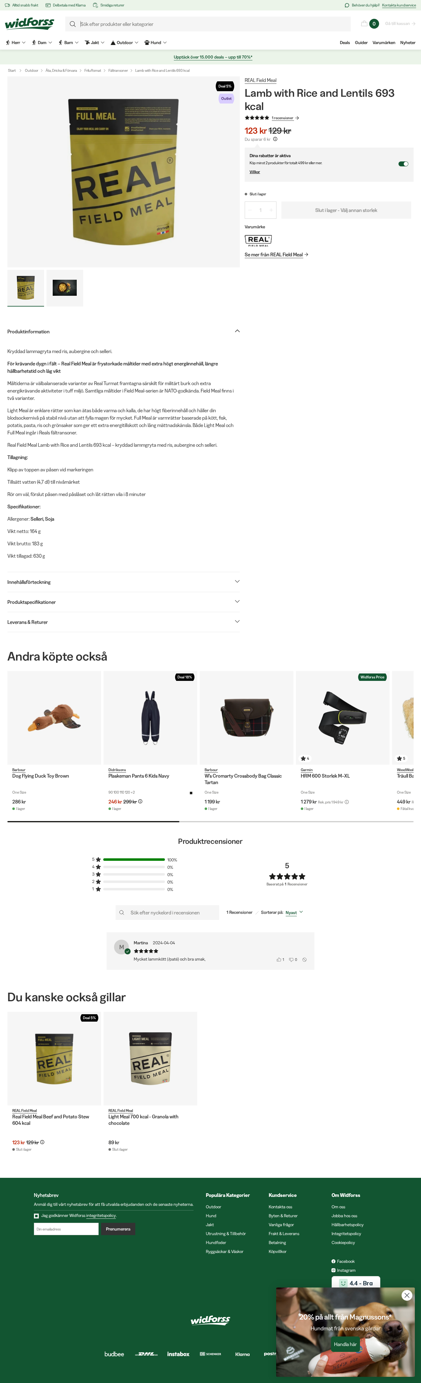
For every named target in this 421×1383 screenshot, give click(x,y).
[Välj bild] (25, 288)
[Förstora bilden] (123, 171)
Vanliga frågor (281, 1224)
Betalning (277, 1242)
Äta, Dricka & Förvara (61, 70)
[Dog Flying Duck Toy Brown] (54, 718)
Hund (211, 1215)
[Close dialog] (407, 1295)
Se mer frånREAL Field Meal (274, 254)
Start (12, 70)
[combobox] (295, 912)
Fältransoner (118, 70)
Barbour (19, 769)
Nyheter (407, 42)
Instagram (346, 1270)
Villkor (255, 171)
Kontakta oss (280, 1207)
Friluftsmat (92, 70)
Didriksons (117, 769)
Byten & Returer (283, 1215)
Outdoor (31, 70)
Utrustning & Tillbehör (226, 1233)
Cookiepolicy (343, 1242)
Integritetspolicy (346, 1233)
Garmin (307, 769)
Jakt (210, 1224)
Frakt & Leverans (284, 1233)
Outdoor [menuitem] (125, 42)
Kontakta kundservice (399, 5)
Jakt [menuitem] (95, 42)
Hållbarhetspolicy (348, 1224)
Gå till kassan (397, 23)
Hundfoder (216, 1242)
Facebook (346, 1261)
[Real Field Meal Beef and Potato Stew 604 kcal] (54, 1058)
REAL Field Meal (260, 80)
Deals (345, 42)
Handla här (345, 1344)
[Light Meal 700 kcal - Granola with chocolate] (150, 1058)
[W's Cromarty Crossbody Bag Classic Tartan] (246, 718)
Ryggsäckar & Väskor (224, 1251)
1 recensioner (282, 118)
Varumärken (384, 42)
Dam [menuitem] (42, 42)
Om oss (338, 1207)
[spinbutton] (260, 210)
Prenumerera (118, 1229)
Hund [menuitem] (156, 42)
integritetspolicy (101, 1215)
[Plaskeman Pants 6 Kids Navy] (150, 718)
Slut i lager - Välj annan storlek (346, 210)
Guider (361, 42)
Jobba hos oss (344, 1215)
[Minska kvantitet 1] (250, 210)
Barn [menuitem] (68, 42)
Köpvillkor (278, 1251)
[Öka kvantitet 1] (271, 210)
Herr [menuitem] (16, 42)
